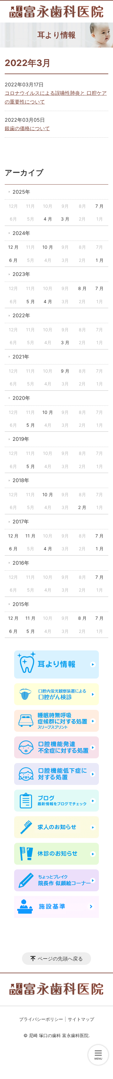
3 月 (65, 218)
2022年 (21, 315)
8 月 (82, 288)
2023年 (21, 274)
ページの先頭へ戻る (60, 958)
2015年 (21, 604)
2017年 (21, 521)
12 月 (13, 247)
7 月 (99, 206)
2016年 (21, 563)
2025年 (21, 192)
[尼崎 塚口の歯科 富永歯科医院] (56, 11)
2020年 (21, 398)
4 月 (48, 218)
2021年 (21, 357)
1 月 (100, 260)
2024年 (21, 233)
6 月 (13, 260)
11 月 (30, 535)
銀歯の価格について (27, 128)
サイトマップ (81, 1019)
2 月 (82, 507)
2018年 (21, 480)
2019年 (21, 439)
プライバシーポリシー (41, 1019)
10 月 (47, 247)
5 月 (30, 301)
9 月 (65, 371)
